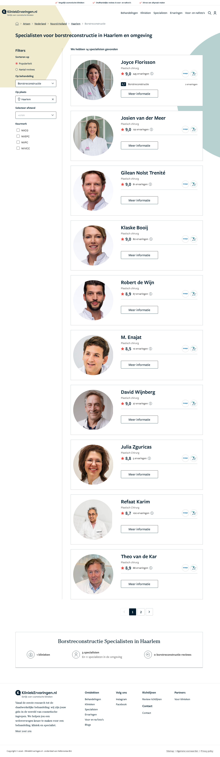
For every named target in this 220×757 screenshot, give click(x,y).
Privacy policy (207, 751)
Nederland (40, 23)
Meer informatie (139, 93)
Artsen (26, 23)
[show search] (209, 13)
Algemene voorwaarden (187, 751)
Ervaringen (176, 13)
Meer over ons (23, 731)
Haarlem (75, 23)
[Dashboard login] (215, 13)
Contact (146, 712)
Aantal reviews (27, 69)
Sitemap (170, 751)
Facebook (121, 704)
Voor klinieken (182, 699)
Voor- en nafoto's (195, 13)
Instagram (121, 699)
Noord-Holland (58, 23)
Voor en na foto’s (94, 719)
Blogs (88, 724)
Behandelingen (129, 13)
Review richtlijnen (152, 699)
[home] (19, 12)
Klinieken (146, 13)
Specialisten (160, 13)
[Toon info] (151, 73)
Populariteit (25, 63)
